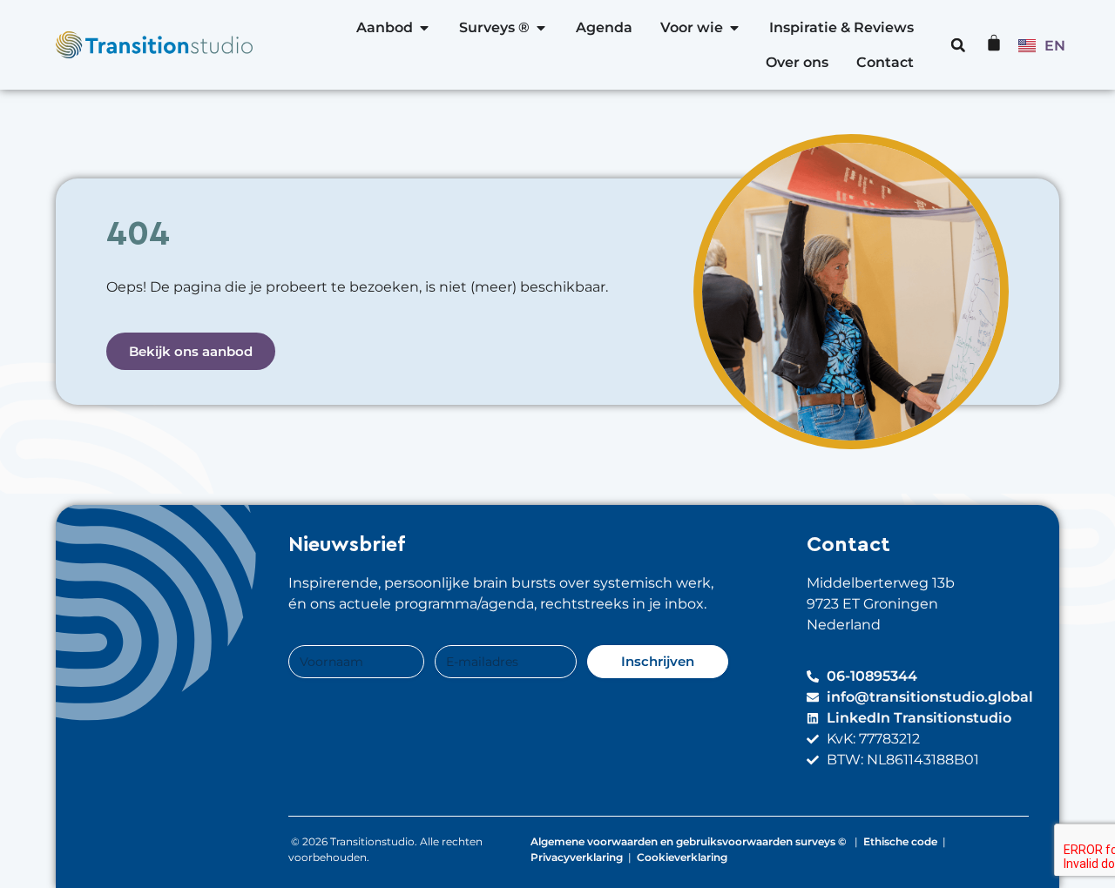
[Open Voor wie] (734, 27)
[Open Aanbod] (424, 27)
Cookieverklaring (682, 857)
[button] (958, 45)
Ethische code (900, 841)
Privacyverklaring (576, 857)
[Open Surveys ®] (541, 27)
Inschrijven (657, 661)
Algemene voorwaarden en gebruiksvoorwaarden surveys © (689, 841)
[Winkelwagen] (994, 42)
